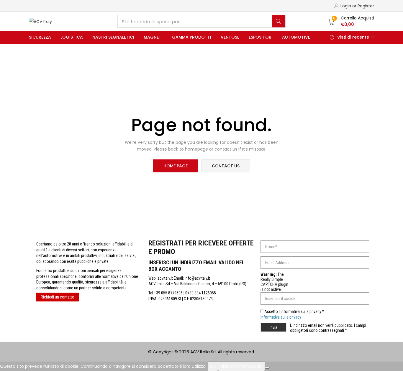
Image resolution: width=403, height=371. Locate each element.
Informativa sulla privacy (281, 317)
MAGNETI (153, 37)
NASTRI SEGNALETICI (113, 37)
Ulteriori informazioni (241, 366)
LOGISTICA (71, 37)
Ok (213, 366)
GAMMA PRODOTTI (191, 37)
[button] (351, 21)
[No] (267, 368)
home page (175, 166)
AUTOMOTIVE (296, 37)
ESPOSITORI (261, 37)
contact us (226, 166)
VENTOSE (230, 37)
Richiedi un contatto (57, 297)
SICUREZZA (40, 37)
